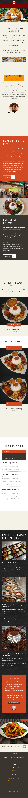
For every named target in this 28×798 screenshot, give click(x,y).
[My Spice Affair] (14, 2)
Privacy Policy (16, 791)
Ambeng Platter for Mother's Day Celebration (13, 655)
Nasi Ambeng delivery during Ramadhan (12, 606)
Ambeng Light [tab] (6, 454)
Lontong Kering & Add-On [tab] (9, 458)
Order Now (7, 256)
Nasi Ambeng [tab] (6, 451)
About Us (7, 177)
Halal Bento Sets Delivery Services (13, 563)
